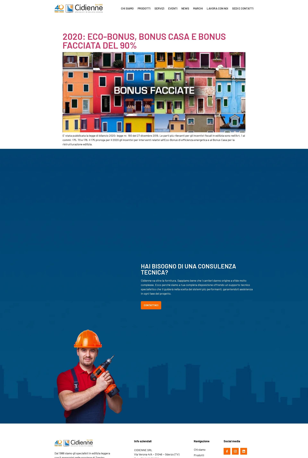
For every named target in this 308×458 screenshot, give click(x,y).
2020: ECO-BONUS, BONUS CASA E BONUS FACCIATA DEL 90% (144, 40)
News (185, 8)
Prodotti (144, 8)
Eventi (172, 8)
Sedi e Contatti (242, 8)
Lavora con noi (217, 8)
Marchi (198, 8)
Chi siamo (127, 8)
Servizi (159, 8)
